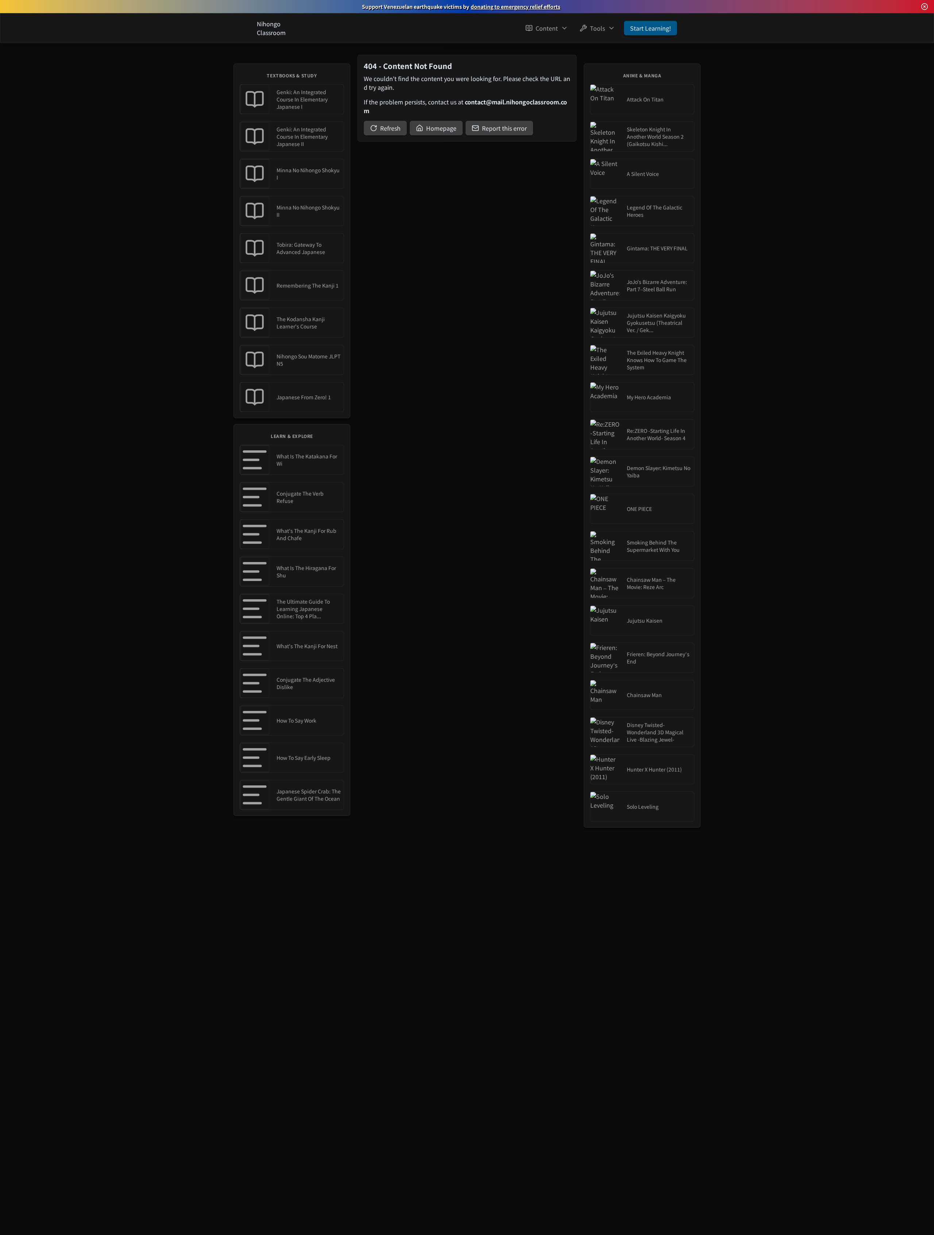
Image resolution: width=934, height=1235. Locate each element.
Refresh (390, 128)
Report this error (504, 128)
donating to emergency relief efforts (515, 6)
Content (547, 28)
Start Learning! (650, 28)
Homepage (441, 128)
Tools (597, 28)
